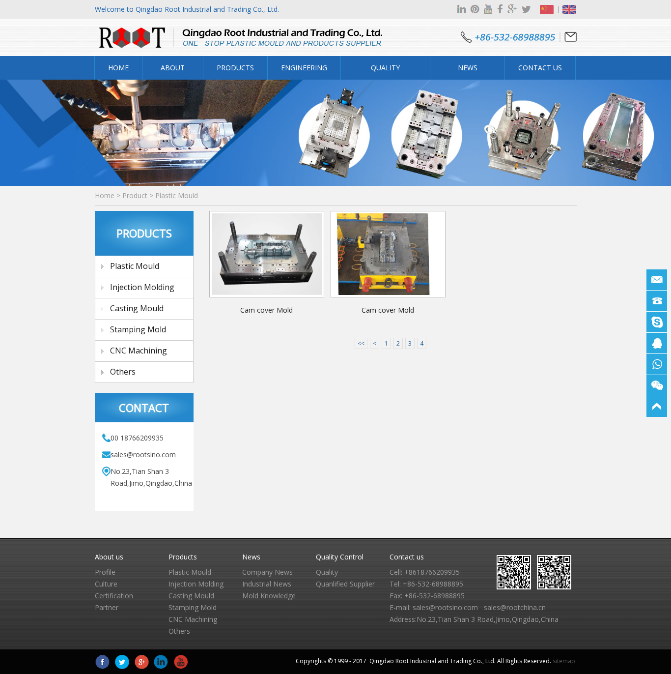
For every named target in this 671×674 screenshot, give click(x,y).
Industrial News (266, 583)
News (251, 556)
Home (118, 67)
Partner (106, 607)
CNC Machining (138, 350)
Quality (327, 572)
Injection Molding (142, 287)
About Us (173, 71)
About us (109, 556)
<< (361, 343)
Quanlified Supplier (345, 583)
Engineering (304, 67)
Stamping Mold (138, 329)
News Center (467, 71)
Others (123, 371)
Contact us (407, 556)
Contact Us (540, 67)
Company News (267, 572)
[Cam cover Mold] (266, 254)
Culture (106, 583)
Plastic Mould (176, 195)
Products (235, 67)
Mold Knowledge (269, 595)
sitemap (564, 661)
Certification (114, 595)
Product (134, 195)
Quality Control (385, 71)
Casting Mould (137, 308)
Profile (105, 572)
